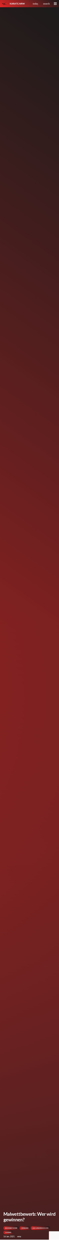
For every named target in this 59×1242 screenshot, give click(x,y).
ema (19, 1236)
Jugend (8, 1232)
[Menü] (55, 3)
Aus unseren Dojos (40, 1228)
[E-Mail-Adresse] (40, 3)
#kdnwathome (11, 1228)
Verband (24, 1228)
